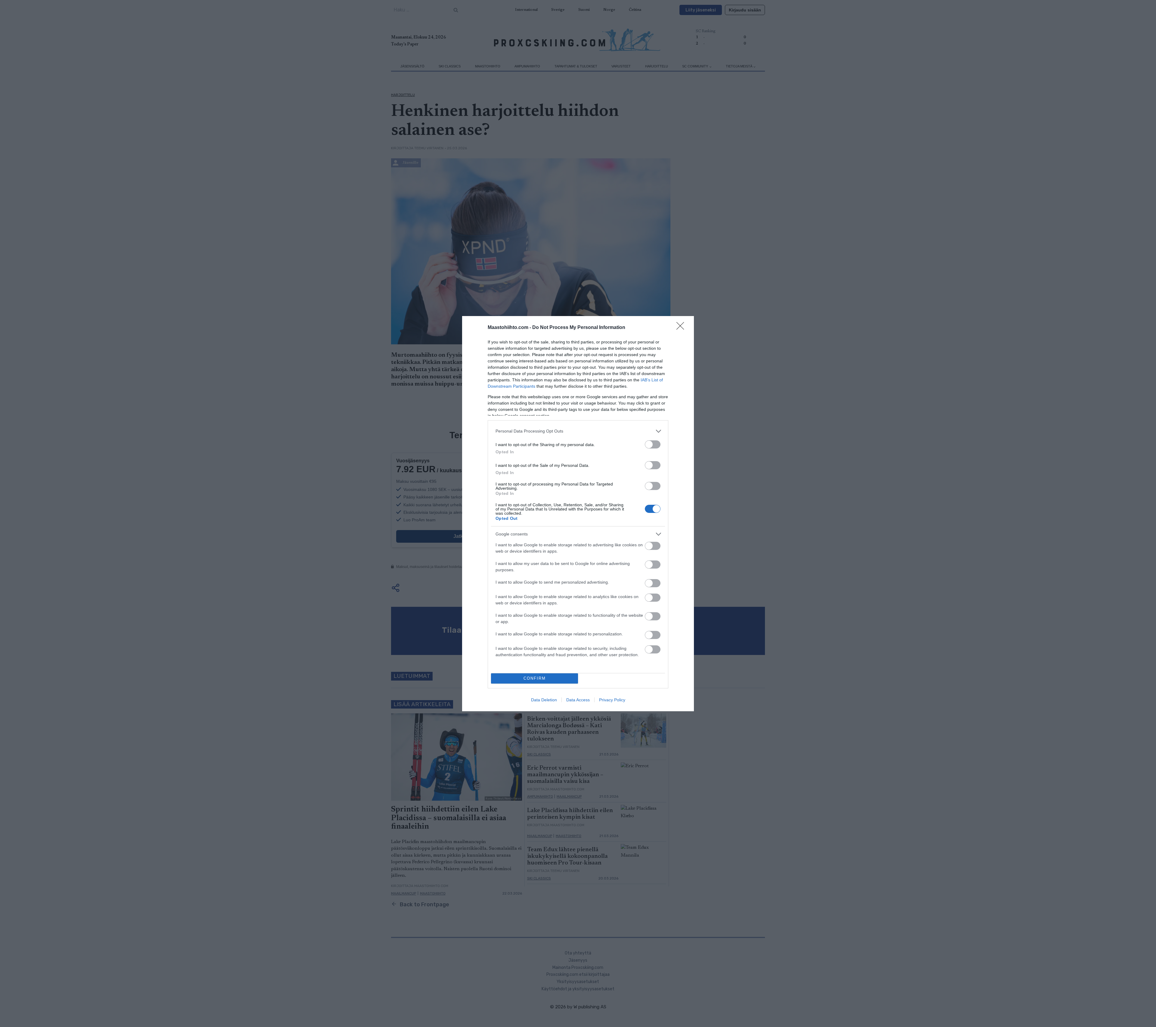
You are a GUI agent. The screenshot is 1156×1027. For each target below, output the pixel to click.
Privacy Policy (612, 699)
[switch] (652, 444)
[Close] (682, 328)
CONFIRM (535, 678)
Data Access (578, 699)
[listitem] (578, 431)
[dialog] (578, 513)
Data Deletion (544, 699)
